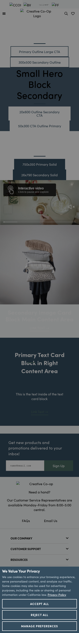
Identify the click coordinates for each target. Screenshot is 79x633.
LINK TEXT (37, 327)
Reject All (39, 615)
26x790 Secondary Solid (39, 174)
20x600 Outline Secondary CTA (39, 113)
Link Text (37, 411)
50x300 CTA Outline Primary (39, 125)
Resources (19, 559)
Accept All (39, 604)
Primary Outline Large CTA (39, 51)
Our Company (21, 538)
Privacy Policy (57, 594)
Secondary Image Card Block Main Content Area (39, 315)
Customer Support (26, 549)
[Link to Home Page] (37, 12)
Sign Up (59, 465)
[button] (4, 13)
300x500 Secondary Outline (40, 62)
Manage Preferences (39, 626)
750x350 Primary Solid (40, 164)
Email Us (50, 520)
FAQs (26, 520)
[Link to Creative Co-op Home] (39, 483)
